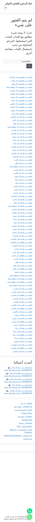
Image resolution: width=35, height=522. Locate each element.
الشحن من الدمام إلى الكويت (22, 213)
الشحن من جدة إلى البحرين (22, 170)
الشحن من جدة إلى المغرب (22, 186)
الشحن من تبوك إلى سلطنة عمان (20, 285)
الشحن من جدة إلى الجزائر (22, 193)
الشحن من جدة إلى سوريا (23, 176)
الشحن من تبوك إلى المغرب (22, 351)
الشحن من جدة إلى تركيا (23, 180)
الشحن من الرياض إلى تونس (22, 150)
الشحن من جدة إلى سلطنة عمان (20, 166)
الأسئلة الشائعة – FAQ (24, 426)
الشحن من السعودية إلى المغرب (21, 104)
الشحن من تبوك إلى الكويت (22, 312)
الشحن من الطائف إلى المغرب (21, 348)
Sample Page (27, 420)
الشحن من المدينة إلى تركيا (22, 331)
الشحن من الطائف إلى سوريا (22, 322)
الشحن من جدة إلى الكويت (22, 173)
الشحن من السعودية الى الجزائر (21, 107)
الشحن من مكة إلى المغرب (22, 341)
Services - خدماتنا (25, 423)
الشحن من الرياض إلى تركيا (22, 140)
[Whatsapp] (29, 517)
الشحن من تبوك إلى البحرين (22, 298)
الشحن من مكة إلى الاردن (23, 249)
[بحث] (29, 66)
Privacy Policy (26, 413)
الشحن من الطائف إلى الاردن (22, 256)
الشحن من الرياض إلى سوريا (22, 137)
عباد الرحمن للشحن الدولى (18, 3)
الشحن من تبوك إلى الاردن (23, 259)
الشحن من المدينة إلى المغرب (21, 345)
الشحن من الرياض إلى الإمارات (21, 117)
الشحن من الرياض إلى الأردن (22, 120)
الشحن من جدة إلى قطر (23, 163)
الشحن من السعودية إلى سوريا (21, 97)
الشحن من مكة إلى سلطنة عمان (21, 275)
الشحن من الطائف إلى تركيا (22, 335)
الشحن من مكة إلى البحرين (22, 289)
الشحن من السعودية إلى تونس (21, 110)
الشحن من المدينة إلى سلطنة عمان (19, 279)
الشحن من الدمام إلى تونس (22, 229)
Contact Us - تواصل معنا (23, 407)
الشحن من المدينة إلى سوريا (22, 318)
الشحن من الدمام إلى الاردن (22, 199)
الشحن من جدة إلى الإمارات (22, 156)
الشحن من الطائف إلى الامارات (21, 242)
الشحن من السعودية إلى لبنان (22, 114)
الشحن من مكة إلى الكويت (22, 302)
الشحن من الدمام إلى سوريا (22, 216)
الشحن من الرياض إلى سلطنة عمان (19, 127)
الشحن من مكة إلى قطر (23, 262)
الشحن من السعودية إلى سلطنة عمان (19, 87)
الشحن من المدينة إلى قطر (22, 265)
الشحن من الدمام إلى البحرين (21, 209)
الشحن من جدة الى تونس (23, 190)
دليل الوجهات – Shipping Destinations (18, 436)
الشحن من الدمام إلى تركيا (23, 219)
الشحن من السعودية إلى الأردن (21, 81)
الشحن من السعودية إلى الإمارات (20, 77)
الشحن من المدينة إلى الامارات (21, 239)
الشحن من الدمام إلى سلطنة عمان (20, 206)
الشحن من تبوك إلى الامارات (22, 246)
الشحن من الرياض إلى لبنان (22, 143)
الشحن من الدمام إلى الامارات (21, 196)
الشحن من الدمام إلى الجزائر (22, 232)
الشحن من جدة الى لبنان (23, 183)
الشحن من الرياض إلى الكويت (21, 133)
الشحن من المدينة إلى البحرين (21, 292)
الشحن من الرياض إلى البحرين (21, 130)
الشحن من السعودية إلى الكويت (21, 94)
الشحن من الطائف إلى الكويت (21, 308)
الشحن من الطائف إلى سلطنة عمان (19, 282)
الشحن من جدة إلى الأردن (23, 160)
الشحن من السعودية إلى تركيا (22, 100)
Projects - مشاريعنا (25, 417)
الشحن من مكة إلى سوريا (23, 315)
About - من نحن (26, 403)
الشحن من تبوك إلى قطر (23, 272)
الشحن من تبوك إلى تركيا (23, 338)
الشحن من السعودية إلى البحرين (21, 90)
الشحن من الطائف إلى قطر (22, 269)
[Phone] (29, 511)
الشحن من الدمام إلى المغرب (21, 226)
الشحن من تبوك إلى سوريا (23, 325)
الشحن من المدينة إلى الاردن (22, 252)
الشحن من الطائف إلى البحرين (21, 295)
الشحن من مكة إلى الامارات (22, 236)
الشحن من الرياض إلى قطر (22, 123)
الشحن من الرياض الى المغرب (21, 147)
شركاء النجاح (27, 439)
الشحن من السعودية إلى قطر (22, 84)
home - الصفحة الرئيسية (23, 410)
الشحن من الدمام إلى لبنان (23, 223)
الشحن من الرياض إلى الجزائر (21, 153)
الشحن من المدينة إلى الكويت (21, 305)
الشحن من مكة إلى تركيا (23, 328)
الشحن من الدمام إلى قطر (23, 203)
